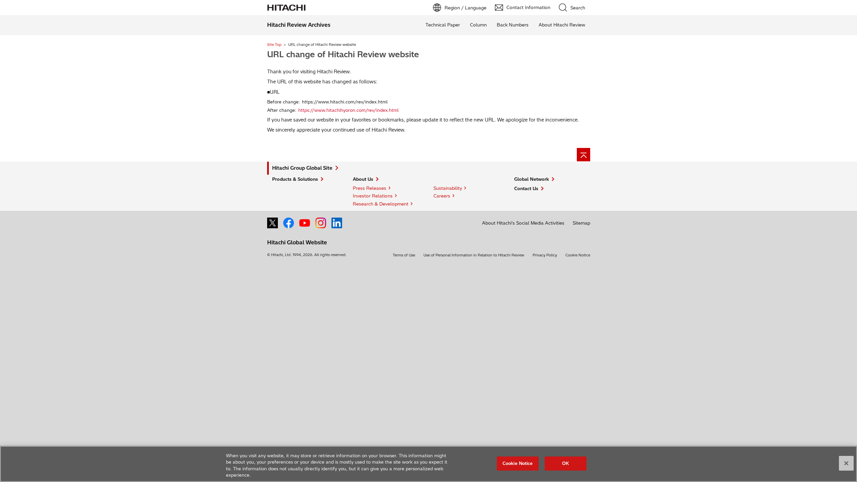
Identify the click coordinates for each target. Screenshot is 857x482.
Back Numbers (513, 24)
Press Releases (369, 188)
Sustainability (448, 188)
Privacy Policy (545, 255)
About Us (363, 179)
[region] (428, 464)
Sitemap (581, 223)
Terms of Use (404, 255)
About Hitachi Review (562, 24)
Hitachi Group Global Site (302, 168)
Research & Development (380, 204)
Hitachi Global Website (297, 242)
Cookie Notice (577, 255)
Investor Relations (373, 195)
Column (478, 24)
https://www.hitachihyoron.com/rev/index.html (348, 110)
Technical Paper (442, 24)
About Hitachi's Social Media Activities (523, 223)
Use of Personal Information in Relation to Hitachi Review (473, 255)
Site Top (274, 44)
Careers (442, 195)
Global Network (531, 179)
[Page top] (583, 154)
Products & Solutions (295, 179)
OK (565, 463)
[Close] (846, 463)
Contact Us (526, 188)
